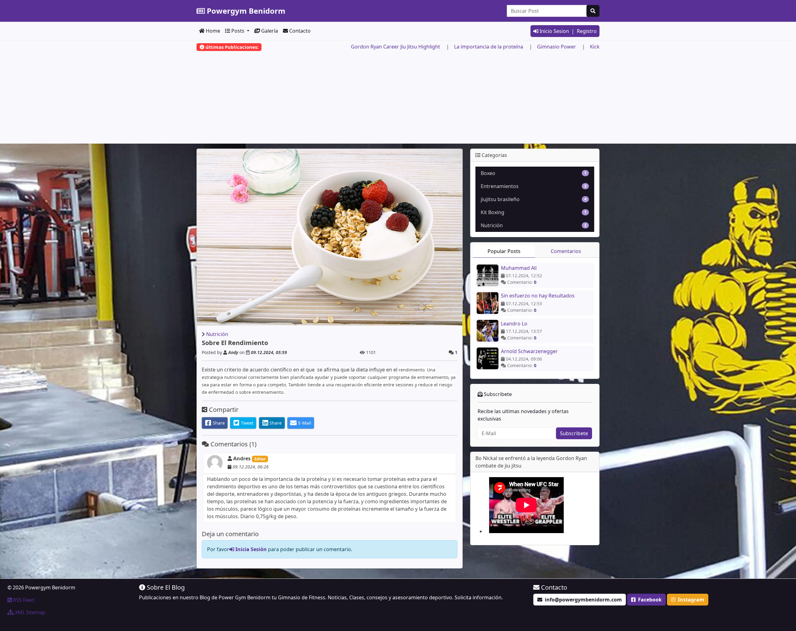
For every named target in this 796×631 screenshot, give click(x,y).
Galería (269, 30)
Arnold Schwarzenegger (529, 351)
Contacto (299, 30)
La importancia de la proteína (534, 46)
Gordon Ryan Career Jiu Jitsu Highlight (441, 46)
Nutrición (217, 334)
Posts (238, 30)
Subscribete (574, 433)
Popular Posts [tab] (504, 251)
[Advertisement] (398, 100)
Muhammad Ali (519, 268)
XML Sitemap (29, 612)
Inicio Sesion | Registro (567, 31)
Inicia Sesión (250, 549)
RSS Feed (23, 599)
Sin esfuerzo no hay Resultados (538, 295)
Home (212, 30)
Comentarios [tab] (566, 251)
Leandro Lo (514, 323)
